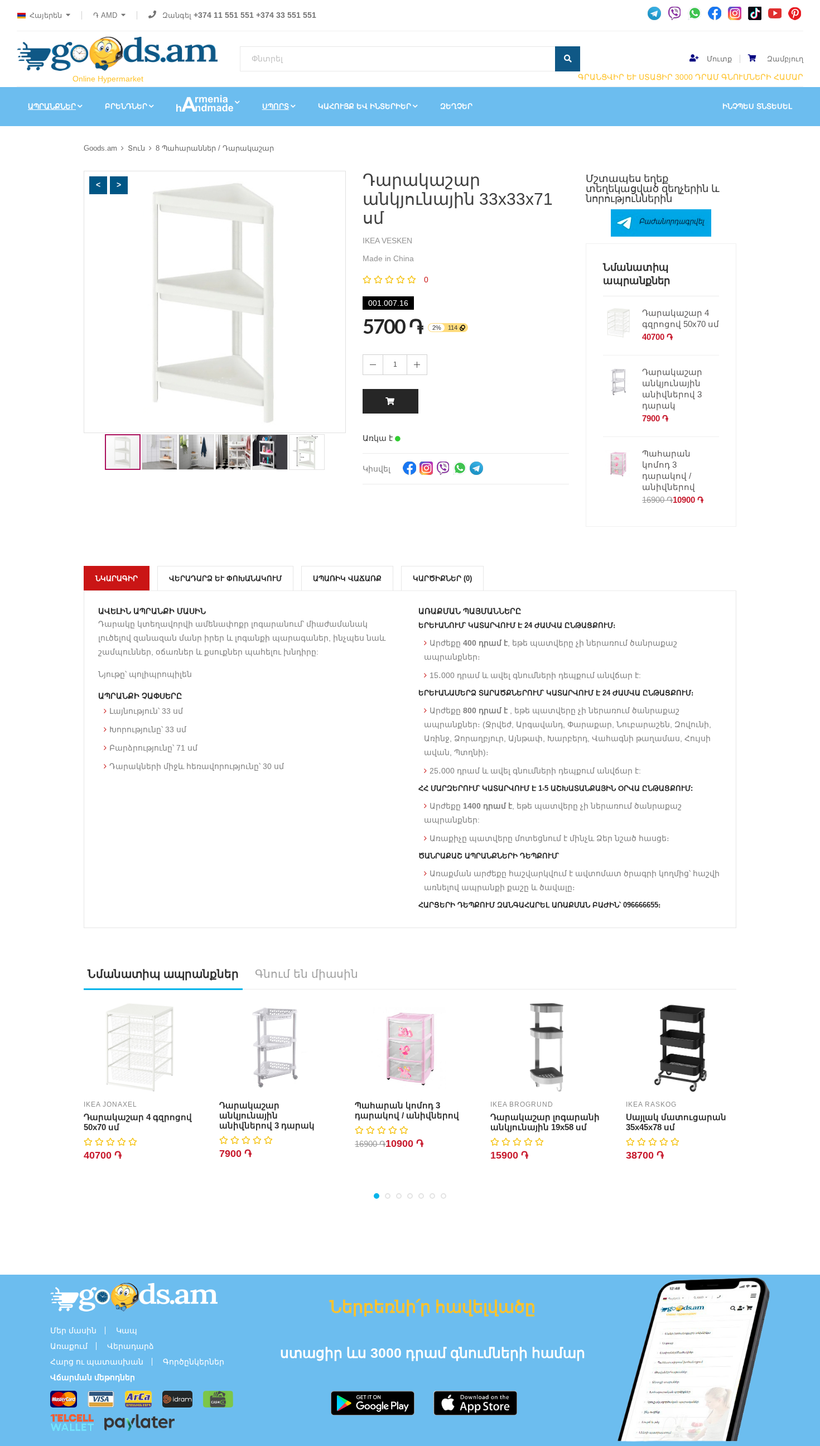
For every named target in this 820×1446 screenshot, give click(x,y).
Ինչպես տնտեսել (757, 106)
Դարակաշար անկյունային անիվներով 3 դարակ (672, 388)
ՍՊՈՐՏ (275, 106)
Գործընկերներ (193, 1362)
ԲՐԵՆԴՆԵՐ (126, 106)
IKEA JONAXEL (110, 1104)
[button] (98, 185)
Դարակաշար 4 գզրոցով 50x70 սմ (680, 318)
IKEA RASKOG (651, 1104)
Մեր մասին (73, 1330)
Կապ (126, 1330)
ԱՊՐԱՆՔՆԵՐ (52, 106)
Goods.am (100, 148)
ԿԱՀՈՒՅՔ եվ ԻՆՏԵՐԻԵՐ (364, 106)
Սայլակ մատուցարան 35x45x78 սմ (676, 1122)
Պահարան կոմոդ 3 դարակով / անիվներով (668, 470)
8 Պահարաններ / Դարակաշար (215, 148)
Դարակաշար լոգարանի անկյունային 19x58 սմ (545, 1122)
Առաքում (69, 1346)
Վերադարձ (130, 1346)
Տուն (136, 148)
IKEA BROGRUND (521, 1104)
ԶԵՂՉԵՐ (456, 106)
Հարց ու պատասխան (96, 1362)
